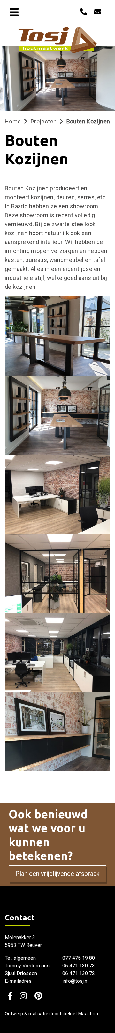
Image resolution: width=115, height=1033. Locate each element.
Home (13, 121)
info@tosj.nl (75, 981)
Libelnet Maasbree (80, 1013)
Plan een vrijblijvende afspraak (57, 874)
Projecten (44, 121)
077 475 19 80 (78, 958)
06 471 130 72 (78, 973)
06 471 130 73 (78, 966)
